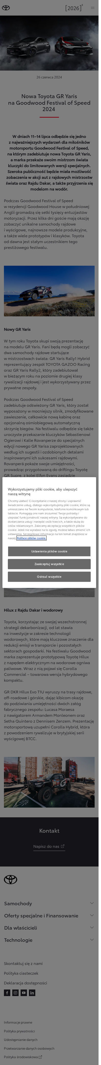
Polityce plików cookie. (31, 538)
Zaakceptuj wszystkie (49, 564)
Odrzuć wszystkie (49, 576)
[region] (49, 532)
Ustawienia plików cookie (49, 551)
